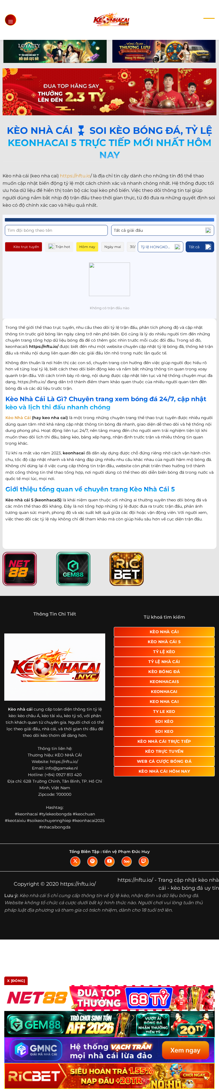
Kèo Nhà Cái (18, 417)
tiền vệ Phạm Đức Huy (126, 851)
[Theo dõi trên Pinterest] (92, 861)
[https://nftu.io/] (111, 19)
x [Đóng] (16, 981)
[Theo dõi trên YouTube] (109, 861)
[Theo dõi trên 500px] (126, 861)
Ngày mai (112, 247)
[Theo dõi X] (75, 861)
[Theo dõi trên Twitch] (144, 861)
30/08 (135, 247)
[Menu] (10, 20)
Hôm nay (87, 247)
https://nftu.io (75, 176)
